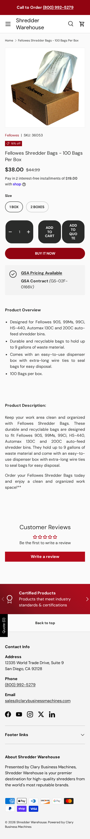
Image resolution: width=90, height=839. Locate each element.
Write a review (45, 556)
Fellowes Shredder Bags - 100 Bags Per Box (48, 40)
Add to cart (49, 231)
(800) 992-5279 (20, 684)
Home (9, 40)
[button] (82, 23)
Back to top (45, 623)
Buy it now (45, 253)
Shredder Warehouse (31, 822)
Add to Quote (73, 231)
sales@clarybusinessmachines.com (37, 700)
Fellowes (12, 135)
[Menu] (8, 23)
